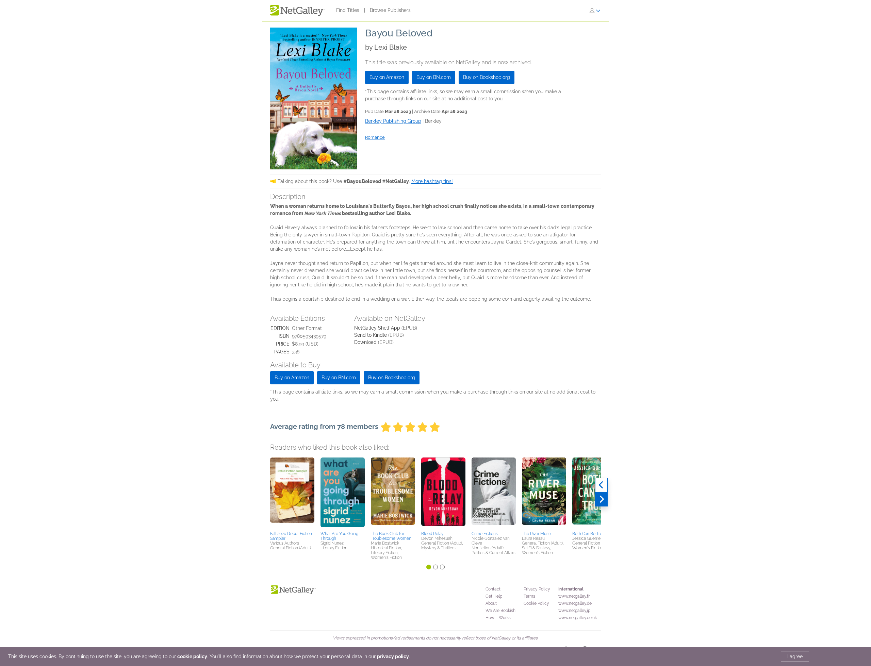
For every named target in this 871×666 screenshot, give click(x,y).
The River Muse (536, 533)
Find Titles (347, 10)
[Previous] (601, 485)
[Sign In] (595, 10)
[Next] (601, 499)
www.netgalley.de (575, 603)
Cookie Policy (536, 603)
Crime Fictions (485, 533)
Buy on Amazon (386, 77)
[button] (292, 493)
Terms (529, 596)
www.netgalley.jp (574, 610)
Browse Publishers (390, 10)
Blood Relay (432, 533)
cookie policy (192, 656)
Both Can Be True (588, 533)
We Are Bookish (500, 610)
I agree (795, 656)
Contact (493, 589)
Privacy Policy (537, 589)
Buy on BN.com (433, 77)
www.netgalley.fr (574, 596)
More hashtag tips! (432, 181)
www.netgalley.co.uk (577, 617)
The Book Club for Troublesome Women (391, 536)
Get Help (494, 596)
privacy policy (393, 656)
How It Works (498, 617)
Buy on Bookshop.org (486, 77)
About (491, 603)
